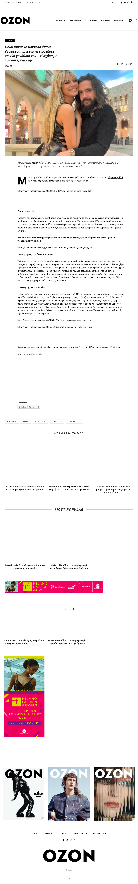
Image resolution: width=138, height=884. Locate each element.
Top (70, 878)
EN (113, 2)
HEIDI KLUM (40, 421)
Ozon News (91, 20)
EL (108, 2)
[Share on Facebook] (117, 64)
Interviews (75, 20)
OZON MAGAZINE (13, 2)
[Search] (136, 20)
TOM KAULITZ (74, 421)
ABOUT (35, 834)
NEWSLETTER (33, 2)
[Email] (131, 64)
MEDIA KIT (49, 834)
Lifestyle (119, 20)
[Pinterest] (127, 64)
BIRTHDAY (11, 421)
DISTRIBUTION (99, 834)
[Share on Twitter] (122, 64)
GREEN (26, 421)
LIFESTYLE (57, 421)
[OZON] (69, 862)
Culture (105, 20)
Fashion (60, 20)
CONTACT (64, 834)
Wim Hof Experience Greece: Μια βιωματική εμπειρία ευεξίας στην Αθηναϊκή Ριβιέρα (113, 489)
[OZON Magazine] (15, 20)
